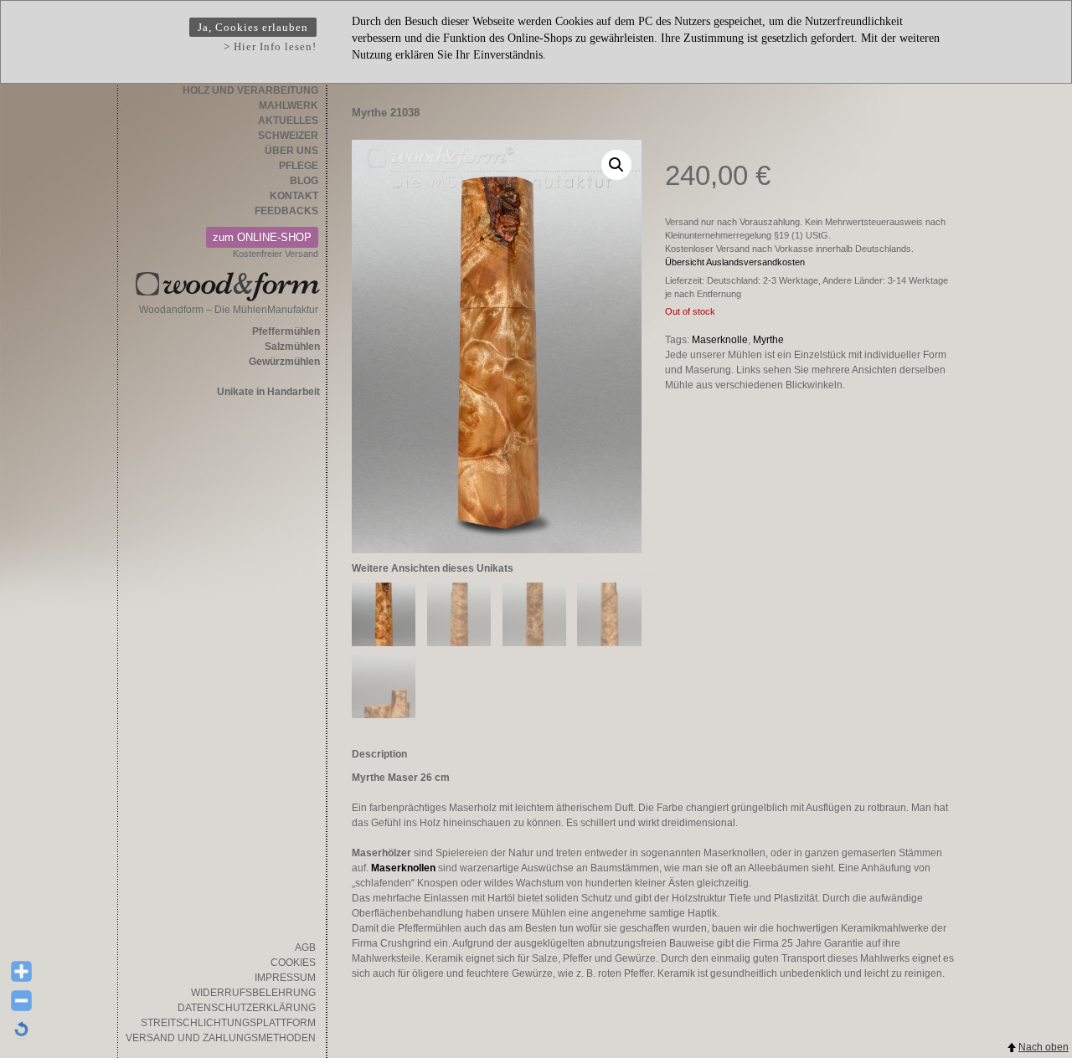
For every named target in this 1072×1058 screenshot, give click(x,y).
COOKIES (293, 962)
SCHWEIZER (288, 135)
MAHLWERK (288, 105)
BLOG (304, 181)
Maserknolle (720, 340)
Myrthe (768, 340)
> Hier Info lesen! (270, 46)
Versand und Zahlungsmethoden (221, 1038)
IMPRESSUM (285, 978)
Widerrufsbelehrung (253, 993)
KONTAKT (294, 196)
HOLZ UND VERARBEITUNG (250, 90)
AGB (305, 947)
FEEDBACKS (286, 211)
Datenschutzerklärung (247, 1008)
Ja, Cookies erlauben (253, 27)
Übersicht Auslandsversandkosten (735, 262)
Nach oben (1043, 1047)
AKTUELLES (288, 120)
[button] (616, 165)
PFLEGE (298, 166)
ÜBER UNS (291, 151)
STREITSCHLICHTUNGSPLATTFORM (228, 1023)
